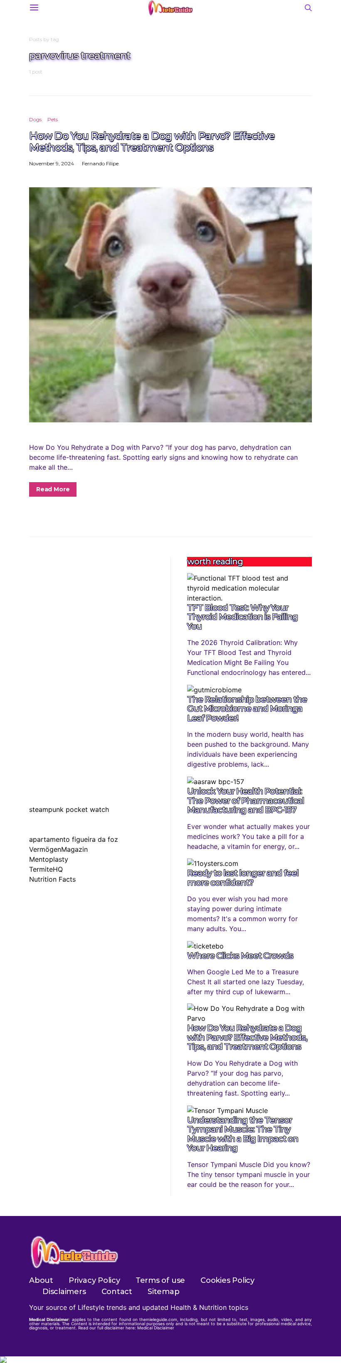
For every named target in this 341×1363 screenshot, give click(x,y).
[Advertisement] (91, 609)
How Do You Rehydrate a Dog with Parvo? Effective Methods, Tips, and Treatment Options (151, 141)
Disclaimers (64, 1291)
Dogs (35, 119)
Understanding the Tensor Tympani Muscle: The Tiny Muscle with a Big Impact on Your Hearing (242, 1134)
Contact (116, 1291)
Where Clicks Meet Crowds (240, 956)
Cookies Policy (227, 1280)
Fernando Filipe (100, 163)
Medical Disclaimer (155, 1327)
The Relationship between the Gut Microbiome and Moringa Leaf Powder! (247, 708)
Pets (52, 119)
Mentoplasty (48, 859)
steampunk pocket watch (69, 809)
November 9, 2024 (51, 163)
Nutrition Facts (52, 879)
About (41, 1280)
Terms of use (160, 1280)
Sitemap (163, 1291)
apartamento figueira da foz (73, 839)
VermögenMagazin (58, 849)
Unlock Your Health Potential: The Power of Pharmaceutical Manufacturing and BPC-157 (245, 800)
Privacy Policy (94, 1280)
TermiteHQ (46, 869)
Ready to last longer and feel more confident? (243, 877)
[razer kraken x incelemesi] (170, 1359)
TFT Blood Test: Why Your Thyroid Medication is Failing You (242, 617)
